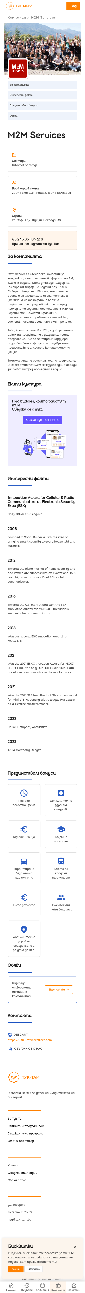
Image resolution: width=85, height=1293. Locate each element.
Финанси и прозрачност (26, 1126)
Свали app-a (17, 1180)
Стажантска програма (25, 1133)
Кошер (13, 1165)
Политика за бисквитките (42, 1279)
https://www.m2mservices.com (30, 1040)
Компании (17, 18)
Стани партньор (21, 1141)
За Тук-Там (15, 1118)
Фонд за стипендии (22, 1173)
